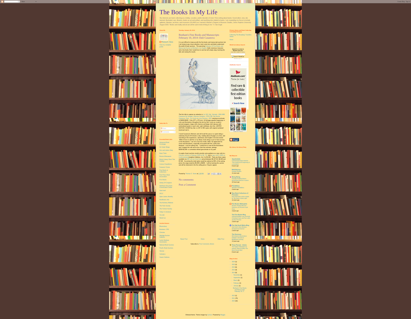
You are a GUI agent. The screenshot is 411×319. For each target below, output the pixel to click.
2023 (233, 264)
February (236, 283)
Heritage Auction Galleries (164, 236)
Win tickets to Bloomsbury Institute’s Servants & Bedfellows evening (239, 237)
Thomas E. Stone (167, 42)
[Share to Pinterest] (220, 174)
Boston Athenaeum (165, 156)
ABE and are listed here (194, 159)
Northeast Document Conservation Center (165, 186)
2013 (233, 295)
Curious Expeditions (165, 164)
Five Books (163, 179)
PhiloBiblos (236, 186)
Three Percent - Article (239, 245)
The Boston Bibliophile (239, 204)
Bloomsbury (163, 226)
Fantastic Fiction (164, 167)
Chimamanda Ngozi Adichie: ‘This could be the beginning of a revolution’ (241, 162)
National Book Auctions (166, 245)
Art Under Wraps (164, 147)
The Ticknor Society (165, 209)
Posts (164, 128)
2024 (233, 261)
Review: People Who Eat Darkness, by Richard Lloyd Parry (240, 207)
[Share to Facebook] (218, 174)
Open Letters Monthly (166, 196)
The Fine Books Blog (239, 214)
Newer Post (184, 239)
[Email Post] (208, 173)
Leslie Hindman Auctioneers (164, 241)
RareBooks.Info (164, 199)
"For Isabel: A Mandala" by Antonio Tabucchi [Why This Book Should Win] (240, 248)
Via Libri (162, 215)
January (236, 286)
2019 (233, 267)
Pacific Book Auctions (166, 248)
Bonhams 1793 (164, 229)
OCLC (161, 193)
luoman (209, 315)
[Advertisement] (165, 85)
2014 (233, 272)
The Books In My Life (188, 12)
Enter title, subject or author (238, 52)
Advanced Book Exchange (164, 143)
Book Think (163, 153)
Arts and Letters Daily (166, 150)
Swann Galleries (164, 257)
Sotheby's (162, 254)
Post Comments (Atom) (206, 244)
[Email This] (212, 174)
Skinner (161, 251)
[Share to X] (216, 174)
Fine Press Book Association (164, 175)
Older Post (221, 239)
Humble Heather (236, 171)
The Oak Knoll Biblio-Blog (240, 225)
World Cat (162, 218)
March (236, 280)
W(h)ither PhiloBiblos (238, 187)
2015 (233, 270)
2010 (233, 301)
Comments (165, 132)
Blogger (222, 315)
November (237, 275)
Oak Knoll (162, 190)
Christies (162, 232)
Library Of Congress (165, 182)
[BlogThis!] (214, 174)
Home (202, 239)
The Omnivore (236, 234)
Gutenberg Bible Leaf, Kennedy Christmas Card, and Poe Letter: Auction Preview (241, 218)
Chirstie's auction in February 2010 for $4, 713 (193, 155)
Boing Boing (236, 177)
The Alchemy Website (166, 202)
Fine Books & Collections (163, 171)
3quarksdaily (236, 159)
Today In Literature (165, 212)
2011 (233, 298)
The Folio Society (164, 206)
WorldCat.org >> (238, 58)
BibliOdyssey (236, 169)
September (237, 277)
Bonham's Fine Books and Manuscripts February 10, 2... (240, 289)
